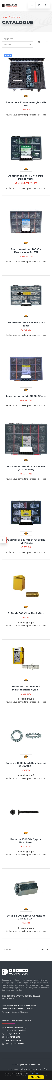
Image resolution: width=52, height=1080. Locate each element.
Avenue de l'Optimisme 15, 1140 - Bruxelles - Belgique (15, 1029)
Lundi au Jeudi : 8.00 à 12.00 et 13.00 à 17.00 (19, 1005)
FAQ (39, 1064)
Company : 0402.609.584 (14, 1043)
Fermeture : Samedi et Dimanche (15, 1012)
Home (4, 17)
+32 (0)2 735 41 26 (12, 1033)
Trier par (8, 39)
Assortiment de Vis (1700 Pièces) (26, 396)
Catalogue (16, 17)
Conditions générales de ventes (23, 1064)
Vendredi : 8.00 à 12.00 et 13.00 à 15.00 (17, 1009)
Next (43, 949)
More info (35, 1073)
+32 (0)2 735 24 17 (12, 1037)
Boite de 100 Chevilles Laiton (26, 613)
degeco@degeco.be (13, 1040)
